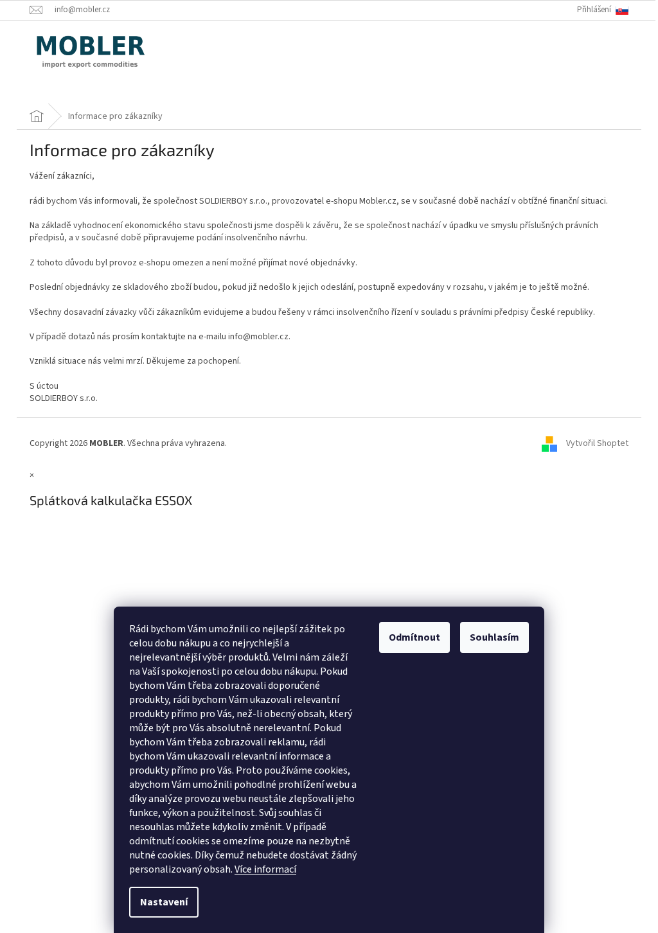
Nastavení (164, 902)
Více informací (265, 869)
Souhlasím (494, 637)
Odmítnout (414, 637)
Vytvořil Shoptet (597, 443)
